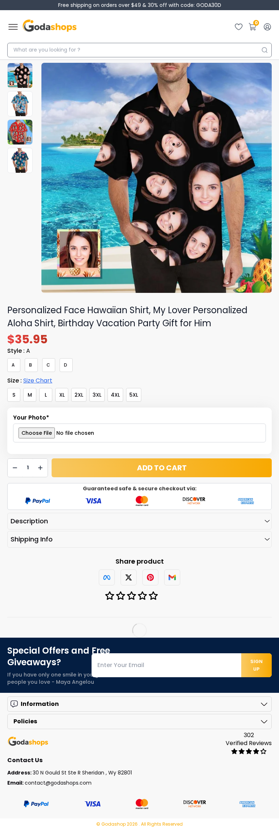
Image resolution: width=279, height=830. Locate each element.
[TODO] (107, 577)
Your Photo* (31, 417)
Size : (29, 380)
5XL (133, 394)
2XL (78, 394)
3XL (97, 394)
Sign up (256, 665)
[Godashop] (49, 26)
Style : (18, 351)
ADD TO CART (162, 468)
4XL (115, 394)
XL (62, 394)
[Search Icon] (264, 50)
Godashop (114, 824)
